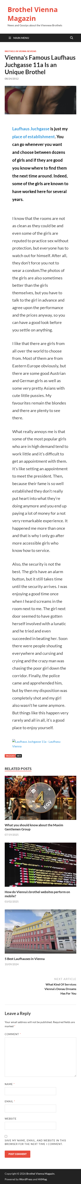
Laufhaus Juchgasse (31, 128)
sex (19, 755)
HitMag (42, 1179)
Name (10, 1084)
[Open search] (71, 38)
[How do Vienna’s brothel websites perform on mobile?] (40, 866)
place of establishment (33, 136)
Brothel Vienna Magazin (33, 14)
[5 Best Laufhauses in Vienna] (40, 932)
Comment (13, 1034)
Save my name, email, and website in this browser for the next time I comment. (35, 1142)
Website (11, 1118)
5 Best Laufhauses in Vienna (25, 959)
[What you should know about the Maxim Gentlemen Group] (40, 799)
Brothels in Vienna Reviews (20, 51)
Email (10, 1101)
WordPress (25, 1179)
